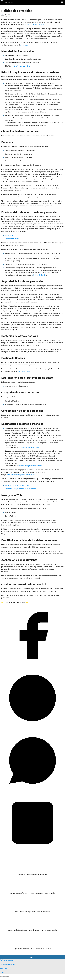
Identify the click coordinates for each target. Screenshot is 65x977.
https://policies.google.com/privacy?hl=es (21, 474)
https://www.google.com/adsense (30, 466)
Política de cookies (6, 960)
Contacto (3, 972)
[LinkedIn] (32, 853)
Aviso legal (3, 968)
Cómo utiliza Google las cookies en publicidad (20, 489)
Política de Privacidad (12, 239)
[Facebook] (32, 666)
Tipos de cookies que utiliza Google (17, 485)
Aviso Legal (9, 235)
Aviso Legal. (24, 45)
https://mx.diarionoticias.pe (34, 24)
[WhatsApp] (32, 791)
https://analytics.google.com (29, 447)
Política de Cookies (39, 275)
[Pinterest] (32, 728)
